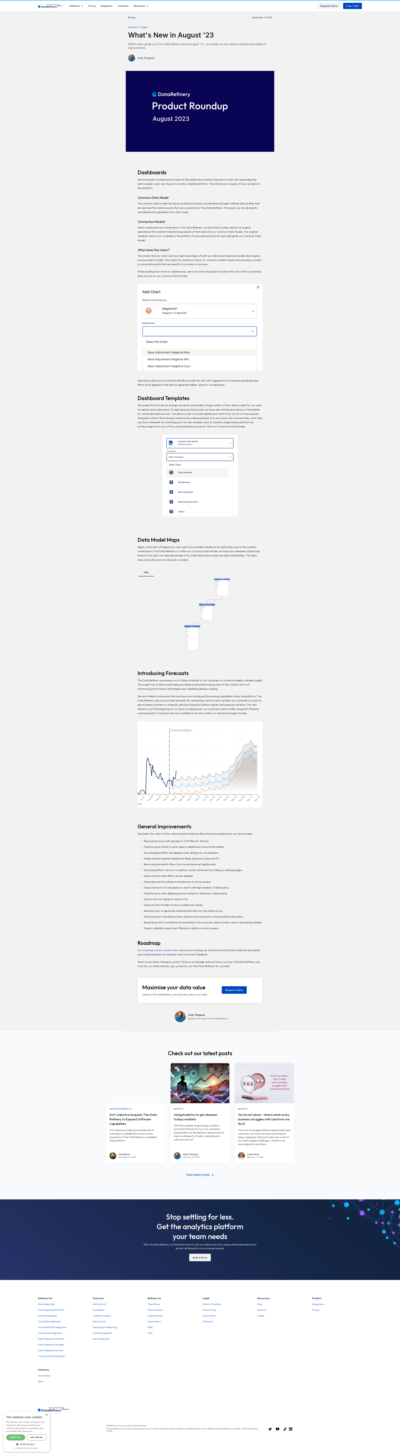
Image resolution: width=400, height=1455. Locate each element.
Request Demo (329, 5)
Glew (150, 1333)
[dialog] (26, 1431)
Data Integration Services (50, 1350)
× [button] (46, 1415)
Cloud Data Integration (49, 1321)
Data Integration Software (51, 1338)
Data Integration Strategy (51, 1344)
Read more (28, 1431)
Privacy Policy (209, 1310)
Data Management (47, 1315)
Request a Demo (234, 990)
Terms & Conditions (211, 1304)
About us (261, 1310)
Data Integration (46, 1304)
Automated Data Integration (52, 1327)
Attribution (207, 1321)
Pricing (315, 1310)
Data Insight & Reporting (105, 1327)
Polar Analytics (155, 1310)
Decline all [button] (36, 1437)
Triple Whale (154, 1304)
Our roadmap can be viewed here (158, 950)
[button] (76, 5)
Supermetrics (154, 1321)
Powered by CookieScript (26, 1448)
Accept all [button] (16, 1437)
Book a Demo (200, 1257)
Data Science (99, 1321)
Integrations (318, 1304)
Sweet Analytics (155, 1315)
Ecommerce (44, 1375)
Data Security (99, 1304)
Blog (131, 17)
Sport (40, 1381)
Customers (123, 6)
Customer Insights (102, 1315)
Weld (150, 1327)
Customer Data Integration (51, 1356)
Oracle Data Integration (50, 1333)
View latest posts (199, 1175)
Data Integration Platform (51, 1310)
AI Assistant (98, 1310)
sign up (174, 966)
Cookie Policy (208, 1315)
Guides (260, 1315)
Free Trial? (352, 5)
